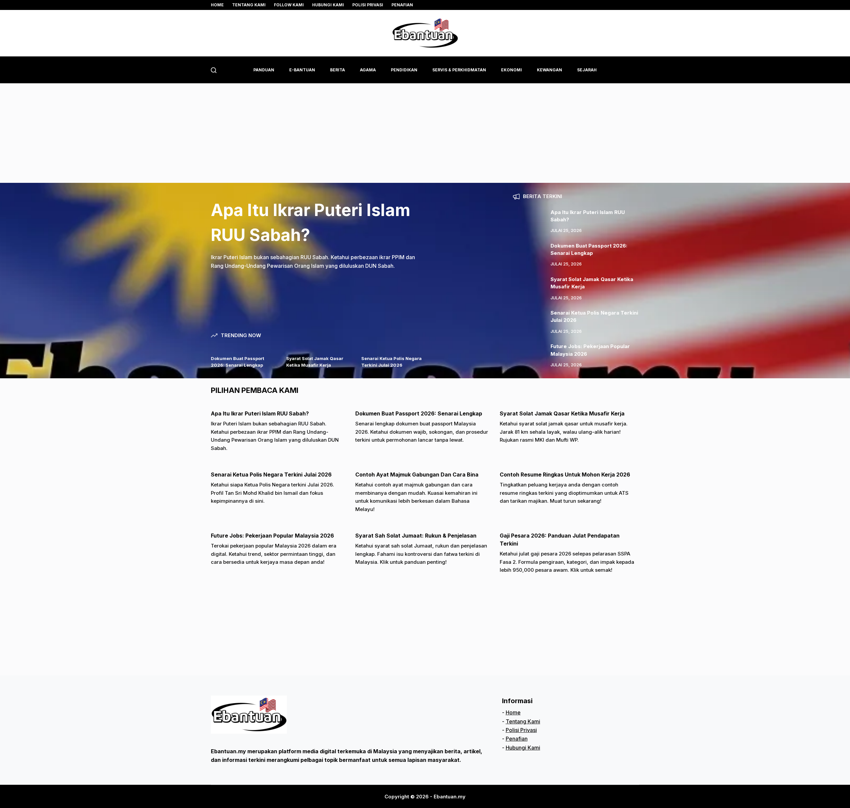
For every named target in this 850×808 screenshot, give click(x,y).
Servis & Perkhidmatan (459, 69)
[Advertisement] (425, 133)
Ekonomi (511, 69)
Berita (337, 69)
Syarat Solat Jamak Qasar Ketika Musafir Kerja (562, 413)
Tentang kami (249, 4)
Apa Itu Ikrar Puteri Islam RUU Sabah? (260, 413)
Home (217, 4)
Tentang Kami (523, 721)
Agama (368, 69)
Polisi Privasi (367, 4)
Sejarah (587, 69)
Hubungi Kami (328, 4)
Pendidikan (404, 69)
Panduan (263, 69)
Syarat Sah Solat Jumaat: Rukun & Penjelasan (415, 535)
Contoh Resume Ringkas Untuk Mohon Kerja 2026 (565, 474)
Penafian (402, 4)
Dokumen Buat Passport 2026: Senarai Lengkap (418, 413)
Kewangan (549, 69)
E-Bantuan (302, 69)
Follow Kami (289, 4)
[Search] (213, 70)
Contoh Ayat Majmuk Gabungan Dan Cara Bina (416, 474)
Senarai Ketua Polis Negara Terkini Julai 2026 (271, 474)
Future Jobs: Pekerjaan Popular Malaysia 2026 (272, 535)
